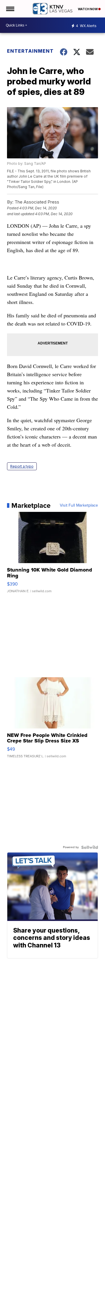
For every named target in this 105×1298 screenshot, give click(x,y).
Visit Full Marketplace (79, 505)
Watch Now (88, 9)
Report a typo (22, 466)
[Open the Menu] (9, 8)
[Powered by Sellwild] (89, 847)
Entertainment (29, 51)
